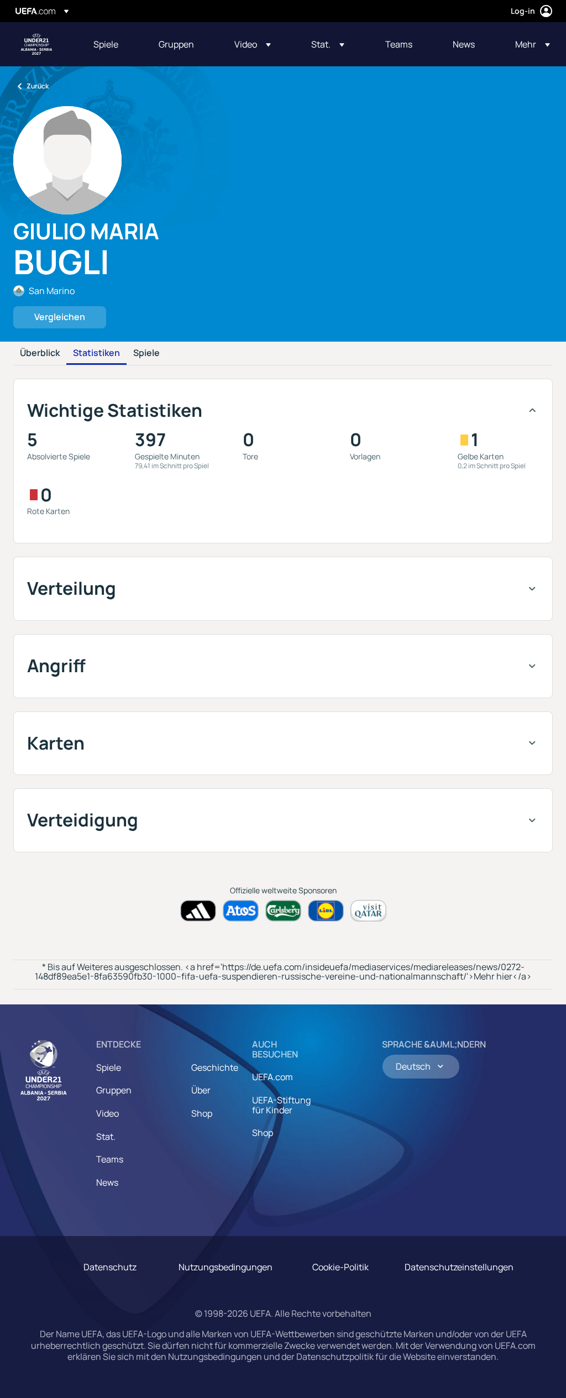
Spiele (146, 353)
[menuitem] (112, 44)
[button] (252, 44)
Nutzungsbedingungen (225, 1267)
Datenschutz (110, 1267)
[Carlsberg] (283, 910)
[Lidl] (326, 910)
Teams (109, 1159)
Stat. (106, 1136)
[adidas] (198, 910)
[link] (105, 44)
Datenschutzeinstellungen (459, 1267)
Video (107, 1113)
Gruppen (114, 1090)
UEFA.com (272, 1077)
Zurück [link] (38, 86)
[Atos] (241, 910)
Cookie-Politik (340, 1267)
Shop (201, 1113)
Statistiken (96, 353)
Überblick (40, 353)
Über (201, 1090)
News (107, 1182)
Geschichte (214, 1067)
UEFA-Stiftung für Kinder (281, 1105)
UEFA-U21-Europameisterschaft (36, 44)
